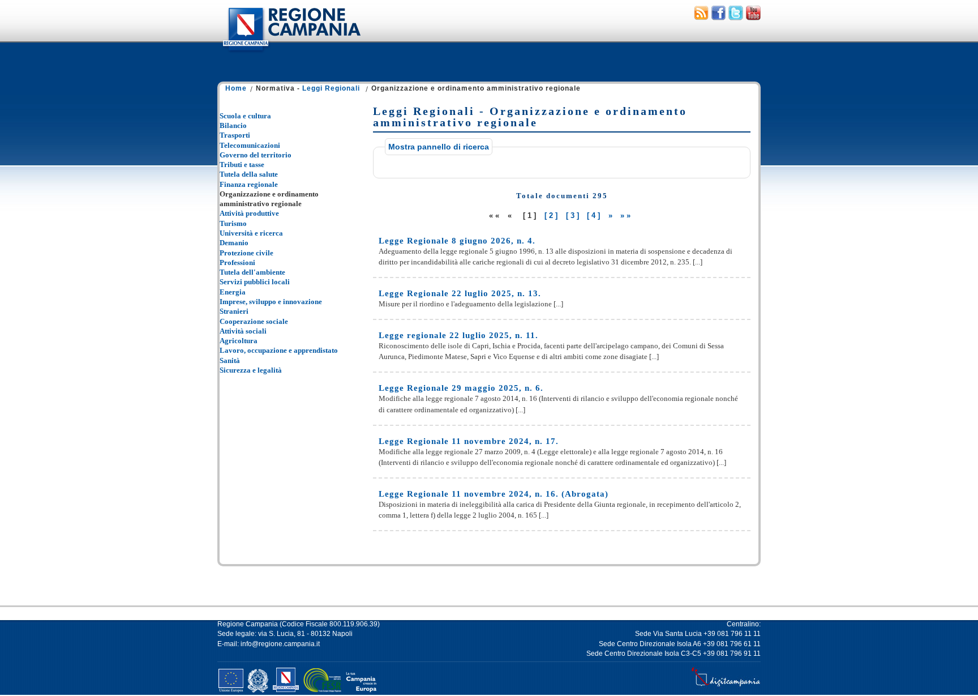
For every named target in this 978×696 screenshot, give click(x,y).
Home (236, 88)
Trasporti (235, 135)
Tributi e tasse (242, 164)
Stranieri (234, 311)
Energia (233, 292)
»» (626, 215)
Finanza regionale (249, 184)
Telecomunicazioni (250, 145)
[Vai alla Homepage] (290, 53)
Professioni (237, 262)
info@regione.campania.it (280, 644)
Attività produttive (249, 213)
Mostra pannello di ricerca (438, 146)
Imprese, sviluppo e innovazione (271, 301)
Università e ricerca (251, 233)
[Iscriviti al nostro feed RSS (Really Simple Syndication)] (701, 17)
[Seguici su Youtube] (753, 17)
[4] (594, 215)
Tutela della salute (249, 174)
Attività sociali (243, 331)
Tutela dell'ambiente (252, 272)
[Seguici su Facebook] (718, 17)
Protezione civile (246, 253)
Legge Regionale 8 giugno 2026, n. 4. (457, 240)
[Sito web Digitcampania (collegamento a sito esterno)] (726, 686)
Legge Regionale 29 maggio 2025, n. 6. (461, 387)
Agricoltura (239, 340)
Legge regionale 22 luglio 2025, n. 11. (458, 335)
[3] (573, 215)
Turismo (233, 223)
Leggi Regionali (331, 88)
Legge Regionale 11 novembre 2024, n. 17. (469, 441)
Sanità (230, 360)
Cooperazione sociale (254, 321)
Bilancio (233, 125)
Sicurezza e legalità (251, 370)
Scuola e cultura (245, 116)
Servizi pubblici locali (255, 281)
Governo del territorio (255, 155)
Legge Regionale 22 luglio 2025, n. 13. (460, 293)
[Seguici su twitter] (735, 17)
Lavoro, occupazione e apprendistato (279, 350)
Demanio (234, 242)
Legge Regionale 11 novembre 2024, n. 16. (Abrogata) (493, 493)
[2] (552, 215)
